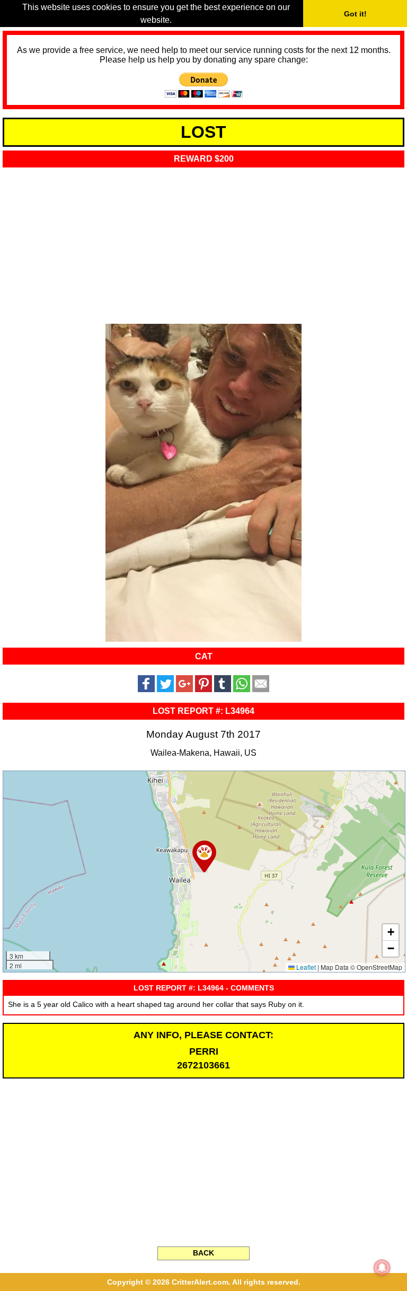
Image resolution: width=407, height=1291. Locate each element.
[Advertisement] (203, 242)
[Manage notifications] (382, 1267)
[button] (204, 856)
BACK (203, 1253)
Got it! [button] (355, 14)
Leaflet (305, 966)
